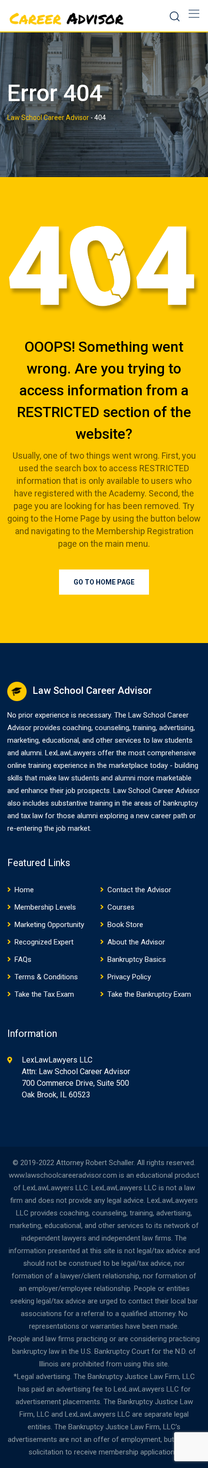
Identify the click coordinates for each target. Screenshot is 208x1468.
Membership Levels (45, 907)
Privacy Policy (129, 977)
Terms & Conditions (46, 977)
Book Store (125, 924)
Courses (120, 907)
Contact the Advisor (139, 889)
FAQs (23, 959)
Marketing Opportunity (49, 924)
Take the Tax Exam (44, 994)
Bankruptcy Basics (136, 959)
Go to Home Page (104, 582)
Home (24, 889)
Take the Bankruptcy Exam (149, 994)
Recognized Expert (44, 942)
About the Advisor (136, 942)
